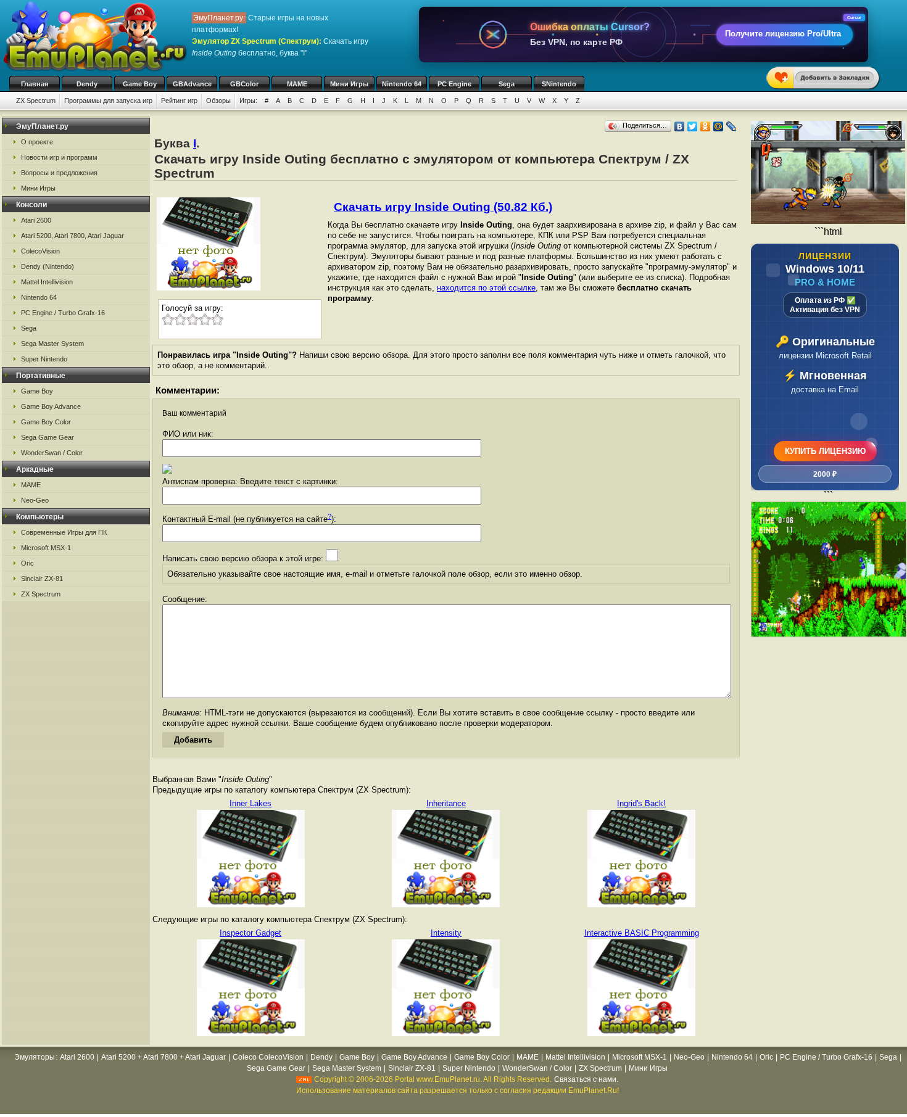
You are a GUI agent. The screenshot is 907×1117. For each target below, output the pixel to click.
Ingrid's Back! (641, 803)
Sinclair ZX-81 (42, 578)
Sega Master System (52, 343)
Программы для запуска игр (108, 100)
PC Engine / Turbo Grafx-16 (63, 312)
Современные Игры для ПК (64, 532)
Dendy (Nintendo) (47, 266)
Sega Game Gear (47, 437)
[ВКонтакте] (679, 126)
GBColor (244, 84)
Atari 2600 (36, 220)
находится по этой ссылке (486, 287)
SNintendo (559, 84)
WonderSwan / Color (52, 452)
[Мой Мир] (718, 126)
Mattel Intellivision (47, 282)
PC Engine (454, 84)
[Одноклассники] (705, 126)
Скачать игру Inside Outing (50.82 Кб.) (443, 206)
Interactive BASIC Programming (641, 933)
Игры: (248, 100)
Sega (507, 84)
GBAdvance (192, 84)
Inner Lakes (250, 803)
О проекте (37, 142)
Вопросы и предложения (59, 172)
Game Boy (140, 84)
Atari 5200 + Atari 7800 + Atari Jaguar (163, 1057)
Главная (34, 84)
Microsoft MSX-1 (46, 547)
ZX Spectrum (36, 100)
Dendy (87, 84)
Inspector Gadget (250, 933)
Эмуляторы (34, 1057)
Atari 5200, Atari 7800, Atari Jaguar (72, 235)
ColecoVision (40, 251)
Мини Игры (349, 84)
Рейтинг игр (179, 100)
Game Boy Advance (51, 406)
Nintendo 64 (401, 84)
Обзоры (218, 100)
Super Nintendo (44, 359)
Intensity (446, 933)
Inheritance (446, 803)
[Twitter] (692, 126)
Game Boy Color (46, 422)
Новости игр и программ (59, 157)
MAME (297, 84)
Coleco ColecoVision (268, 1057)
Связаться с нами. (586, 1079)
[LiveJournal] (731, 126)
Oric (27, 563)
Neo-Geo (35, 500)
